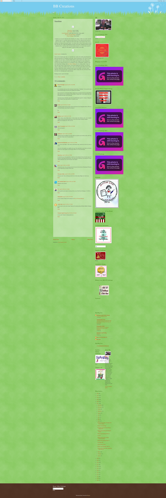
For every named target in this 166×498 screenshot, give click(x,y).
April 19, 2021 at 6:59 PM (69, 174)
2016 (98, 466)
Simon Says (70, 30)
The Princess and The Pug (102, 332)
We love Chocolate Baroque (79, 198)
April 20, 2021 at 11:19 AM (64, 189)
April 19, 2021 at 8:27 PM (70, 181)
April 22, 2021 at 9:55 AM (67, 196)
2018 (98, 462)
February (99, 453)
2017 (98, 464)
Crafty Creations (58, 54)
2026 (98, 393)
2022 (98, 401)
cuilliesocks (60, 133)
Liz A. (59, 165)
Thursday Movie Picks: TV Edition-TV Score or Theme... (104, 423)
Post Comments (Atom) (62, 242)
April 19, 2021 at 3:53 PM (72, 142)
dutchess (59, 116)
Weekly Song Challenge (102, 425)
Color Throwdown (65, 33)
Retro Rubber (69, 31)
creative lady (60, 204)
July (99, 415)
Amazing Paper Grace (101, 319)
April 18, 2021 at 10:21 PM (70, 84)
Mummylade (60, 196)
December (100, 405)
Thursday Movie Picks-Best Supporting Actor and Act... (105, 449)
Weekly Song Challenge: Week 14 (104, 446)
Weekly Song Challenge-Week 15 (104, 440)
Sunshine (99, 435)
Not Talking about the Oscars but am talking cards (104, 428)
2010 (98, 478)
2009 (98, 480)
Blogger (88, 495)
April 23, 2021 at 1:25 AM (67, 204)
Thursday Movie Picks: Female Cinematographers (103, 438)
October (99, 409)
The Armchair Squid (62, 181)
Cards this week (100, 442)
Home (73, 239)
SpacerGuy (60, 155)
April (99, 421)
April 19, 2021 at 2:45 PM (67, 133)
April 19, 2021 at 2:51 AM (66, 116)
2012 (98, 474)
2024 (98, 397)
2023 (98, 399)
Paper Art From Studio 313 (102, 337)
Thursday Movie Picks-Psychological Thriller (104, 431)
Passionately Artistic (101, 326)
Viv (58, 189)
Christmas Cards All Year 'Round (103, 315)
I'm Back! (98, 333)
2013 (98, 472)
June (99, 417)
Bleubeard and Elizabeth (62, 142)
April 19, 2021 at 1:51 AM (65, 104)
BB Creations (63, 6)
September (100, 411)
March (99, 451)
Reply (59, 100)
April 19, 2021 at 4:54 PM (65, 165)
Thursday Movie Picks (102, 444)
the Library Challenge (72, 64)
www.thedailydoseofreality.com (103, 346)
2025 (98, 395)
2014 (98, 470)
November (100, 407)
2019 (98, 460)
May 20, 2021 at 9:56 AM (71, 213)
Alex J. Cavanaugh (61, 126)
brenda (59, 104)
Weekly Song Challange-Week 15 (104, 433)
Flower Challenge (70, 36)
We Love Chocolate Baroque (70, 34)
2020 (98, 458)
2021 (98, 403)
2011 (98, 476)
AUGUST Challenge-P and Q (102, 316)
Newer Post (56, 239)
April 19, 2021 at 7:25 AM (70, 126)
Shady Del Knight (61, 84)
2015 (98, 468)
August (99, 413)
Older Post (90, 239)
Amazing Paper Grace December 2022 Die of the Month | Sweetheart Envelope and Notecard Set (104, 321)
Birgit (107, 356)
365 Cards (99, 339)
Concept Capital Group (62, 213)
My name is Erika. (61, 174)
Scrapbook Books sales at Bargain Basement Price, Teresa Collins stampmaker (103, 328)
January (99, 455)
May (99, 419)
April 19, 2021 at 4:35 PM (67, 155)
